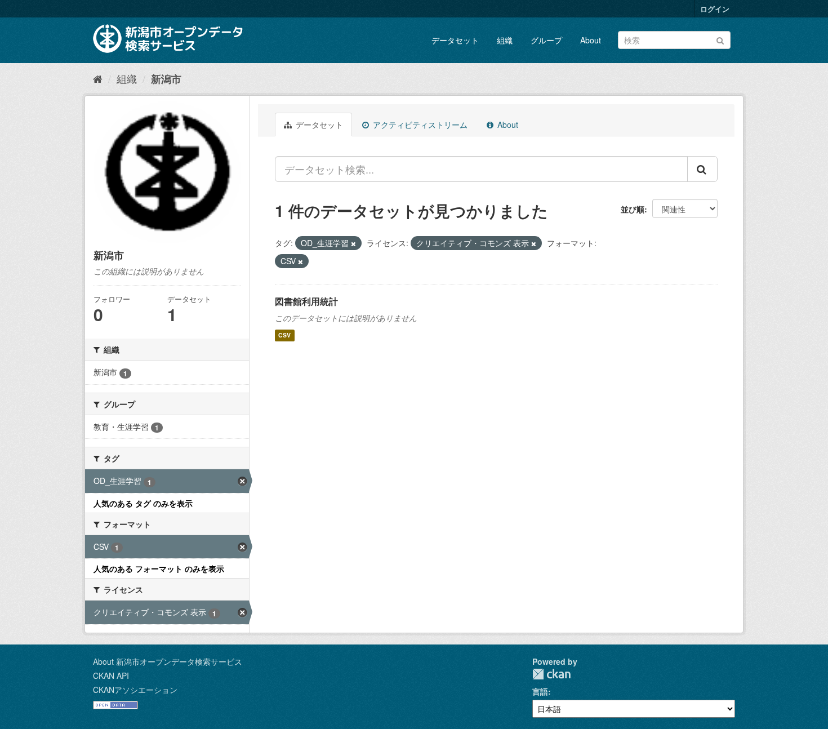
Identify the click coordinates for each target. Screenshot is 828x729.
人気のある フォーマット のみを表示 (159, 568)
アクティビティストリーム (419, 124)
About (590, 40)
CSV (284, 335)
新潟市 (166, 79)
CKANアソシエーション (135, 689)
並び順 (632, 209)
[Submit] (720, 39)
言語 (540, 691)
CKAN (551, 674)
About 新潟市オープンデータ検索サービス (167, 661)
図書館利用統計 (306, 301)
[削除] (353, 243)
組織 (505, 40)
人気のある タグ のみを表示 (143, 503)
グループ (546, 40)
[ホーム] (98, 78)
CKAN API (111, 675)
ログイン (714, 8)
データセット (455, 40)
